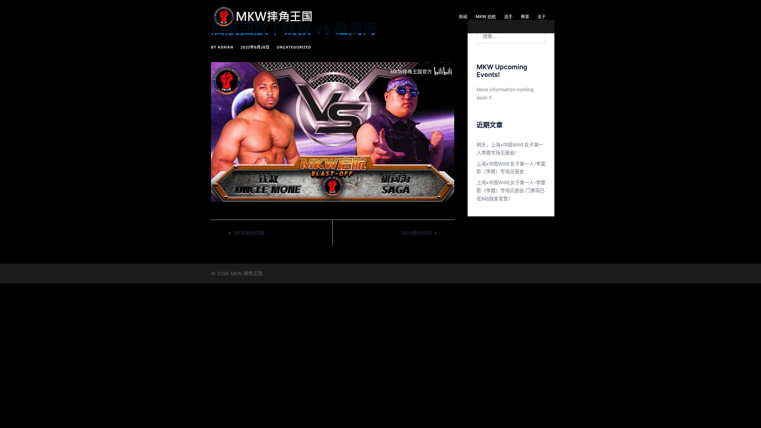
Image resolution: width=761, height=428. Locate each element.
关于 (541, 16)
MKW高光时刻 (249, 233)
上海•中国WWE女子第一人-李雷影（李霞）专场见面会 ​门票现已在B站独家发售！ (511, 191)
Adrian (225, 47)
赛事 (525, 16)
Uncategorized (294, 47)
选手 (508, 16)
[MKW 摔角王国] (264, 16)
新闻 (463, 16)
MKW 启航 (486, 16)
